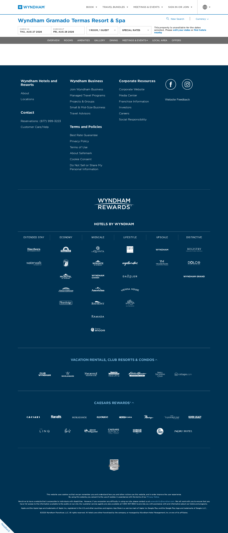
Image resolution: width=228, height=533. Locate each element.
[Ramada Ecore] (98, 330)
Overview (53, 40)
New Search (177, 19)
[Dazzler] (130, 277)
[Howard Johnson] (66, 290)
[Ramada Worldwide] (98, 317)
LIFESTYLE (130, 237)
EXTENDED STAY (34, 237)
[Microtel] (66, 277)
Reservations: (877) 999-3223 (41, 121)
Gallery (99, 40)
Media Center (128, 95)
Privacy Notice (153, 497)
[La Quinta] (98, 250)
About (25, 93)
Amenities (83, 40)
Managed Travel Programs (87, 95)
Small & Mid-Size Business (87, 107)
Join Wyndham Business (86, 89)
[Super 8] (66, 264)
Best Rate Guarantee (84, 135)
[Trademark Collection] (162, 264)
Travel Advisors (80, 113)
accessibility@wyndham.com (162, 501)
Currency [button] (201, 19)
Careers (124, 113)
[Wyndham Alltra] (130, 304)
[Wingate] (98, 264)
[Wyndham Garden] (98, 277)
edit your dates (181, 30)
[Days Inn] (66, 250)
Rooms (68, 40)
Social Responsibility (133, 119)
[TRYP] (130, 250)
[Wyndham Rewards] (114, 203)
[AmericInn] (98, 290)
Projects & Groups (82, 101)
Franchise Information (134, 101)
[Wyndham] (162, 250)
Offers (176, 40)
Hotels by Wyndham (114, 224)
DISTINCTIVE (194, 237)
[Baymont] (98, 304)
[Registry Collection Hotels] (194, 250)
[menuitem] (91, 7)
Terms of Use (78, 147)
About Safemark (81, 153)
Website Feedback (177, 99)
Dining (114, 40)
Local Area (159, 40)
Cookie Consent (81, 159)
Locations (27, 99)
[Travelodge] (66, 304)
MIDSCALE (98, 237)
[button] (114, 359)
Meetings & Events (134, 40)
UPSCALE (162, 237)
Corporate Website (131, 89)
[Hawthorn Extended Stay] (34, 250)
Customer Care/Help (35, 127)
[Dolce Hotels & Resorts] (194, 264)
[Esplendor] (130, 264)
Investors (125, 107)
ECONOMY (66, 237)
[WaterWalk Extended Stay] (34, 264)
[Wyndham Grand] (194, 277)
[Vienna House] (130, 290)
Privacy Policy (79, 141)
